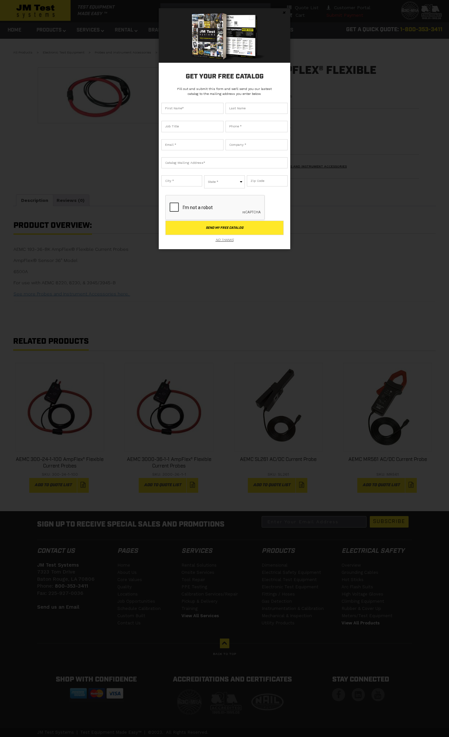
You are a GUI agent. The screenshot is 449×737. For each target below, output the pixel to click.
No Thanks (225, 240)
